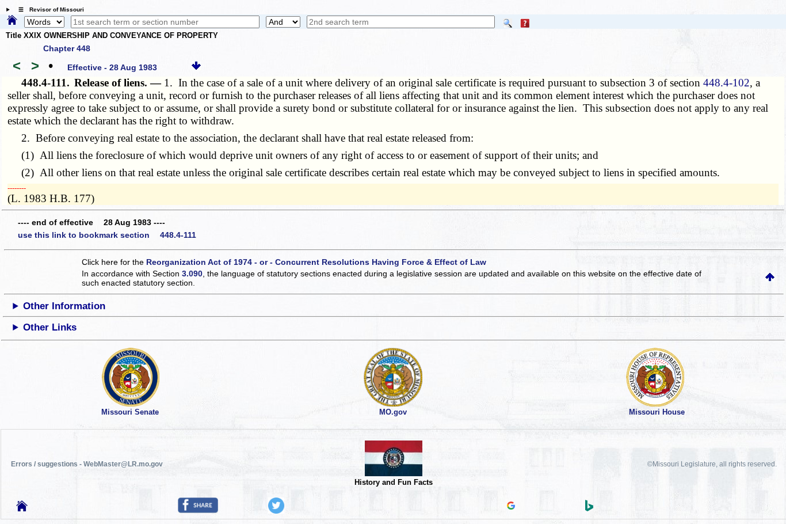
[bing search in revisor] (589, 508)
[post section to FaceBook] (198, 510)
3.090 (192, 273)
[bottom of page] (196, 67)
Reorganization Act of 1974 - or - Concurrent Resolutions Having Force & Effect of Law (316, 262)
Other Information (64, 306)
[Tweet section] (276, 510)
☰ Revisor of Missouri (48, 9)
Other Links (50, 327)
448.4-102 (726, 83)
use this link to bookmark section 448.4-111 (107, 235)
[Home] (12, 20)
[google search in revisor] (511, 506)
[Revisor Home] (22, 508)
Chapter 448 (66, 48)
